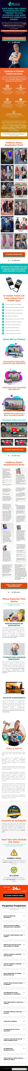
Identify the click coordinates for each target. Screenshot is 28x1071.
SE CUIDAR (14, 876)
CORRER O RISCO (14, 858)
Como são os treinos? (10, 1021)
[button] (14, 916)
